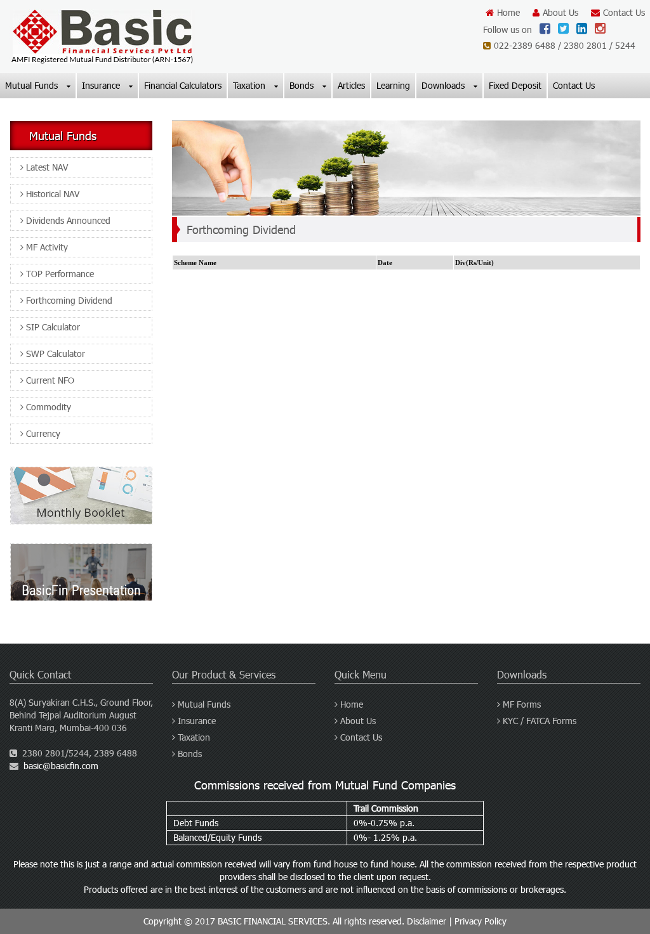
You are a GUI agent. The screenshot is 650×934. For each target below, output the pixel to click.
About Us (560, 12)
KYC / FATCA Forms (538, 721)
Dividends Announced (66, 220)
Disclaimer (426, 921)
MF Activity (45, 247)
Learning (393, 85)
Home (508, 12)
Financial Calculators (183, 85)
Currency (41, 433)
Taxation (250, 85)
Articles (351, 85)
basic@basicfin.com (60, 766)
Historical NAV (51, 194)
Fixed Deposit (515, 85)
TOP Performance (58, 274)
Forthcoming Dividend (67, 300)
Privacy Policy (480, 921)
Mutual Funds (32, 85)
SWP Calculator (54, 353)
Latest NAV (45, 167)
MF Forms (520, 704)
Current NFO (48, 380)
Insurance (102, 85)
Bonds (302, 85)
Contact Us (624, 12)
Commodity (47, 407)
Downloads (444, 85)
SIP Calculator (51, 327)
